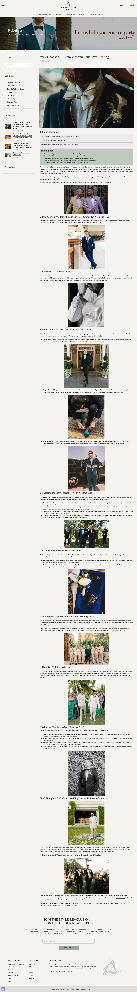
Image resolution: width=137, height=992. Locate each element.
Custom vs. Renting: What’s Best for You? (53, 140)
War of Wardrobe (13, 105)
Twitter (31, 972)
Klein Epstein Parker (46, 895)
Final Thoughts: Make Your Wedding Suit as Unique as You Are (59, 144)
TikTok (30, 967)
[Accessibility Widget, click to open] (3, 989)
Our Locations (12, 970)
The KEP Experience (14, 82)
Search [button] (6, 5)
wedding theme (65, 499)
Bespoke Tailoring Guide (15, 89)
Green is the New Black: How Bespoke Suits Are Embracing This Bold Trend (22, 145)
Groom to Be (11, 92)
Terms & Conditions (81, 989)
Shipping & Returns (13, 975)
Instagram (32, 964)
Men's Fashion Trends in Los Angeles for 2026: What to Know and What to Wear (22, 136)
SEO (89, 989)
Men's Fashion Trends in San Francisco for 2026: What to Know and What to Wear (22, 125)
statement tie (113, 443)
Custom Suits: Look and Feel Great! (21, 154)
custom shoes (120, 898)
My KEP (10, 981)
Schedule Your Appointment (16, 964)
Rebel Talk (10, 86)
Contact (10, 972)
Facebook (31, 970)
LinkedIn (31, 978)
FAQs (9, 978)
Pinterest (31, 975)
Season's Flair (12, 102)
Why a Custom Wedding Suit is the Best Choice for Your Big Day (60, 136)
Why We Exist (12, 967)
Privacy (72, 989)
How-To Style (11, 99)
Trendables (11, 95)
